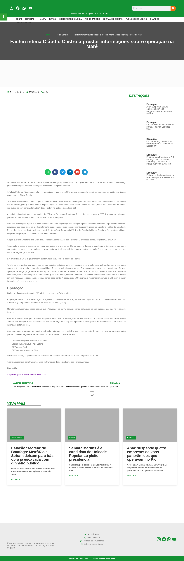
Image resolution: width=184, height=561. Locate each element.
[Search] (173, 8)
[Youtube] (30, 8)
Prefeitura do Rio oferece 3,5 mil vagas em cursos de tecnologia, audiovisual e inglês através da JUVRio (160, 160)
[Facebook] (18, 8)
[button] (48, 172)
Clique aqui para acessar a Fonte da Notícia (26, 374)
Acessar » (15, 479)
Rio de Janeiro (16, 438)
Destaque (151, 104)
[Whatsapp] (24, 8)
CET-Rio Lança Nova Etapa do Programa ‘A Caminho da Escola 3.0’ (159, 143)
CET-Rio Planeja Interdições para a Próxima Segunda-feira (160, 127)
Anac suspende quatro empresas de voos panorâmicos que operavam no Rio (159, 110)
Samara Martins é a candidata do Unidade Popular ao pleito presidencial (88, 453)
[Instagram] (11, 8)
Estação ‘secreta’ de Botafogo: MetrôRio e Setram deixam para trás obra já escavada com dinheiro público (32, 455)
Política (72, 438)
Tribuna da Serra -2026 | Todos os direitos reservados (92, 559)
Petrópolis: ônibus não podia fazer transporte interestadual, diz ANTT (160, 177)
